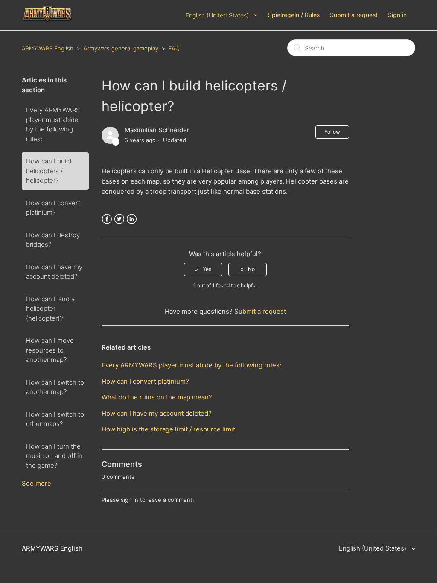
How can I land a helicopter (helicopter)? (50, 308)
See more (36, 483)
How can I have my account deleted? (54, 272)
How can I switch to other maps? (55, 419)
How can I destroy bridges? (53, 240)
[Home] (48, 19)
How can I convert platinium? (53, 208)
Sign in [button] (397, 14)
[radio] (203, 269)
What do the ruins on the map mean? (157, 397)
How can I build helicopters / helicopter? (48, 170)
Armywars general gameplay (121, 48)
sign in (129, 499)
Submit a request (354, 14)
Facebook (107, 219)
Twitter (119, 219)
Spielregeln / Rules (294, 14)
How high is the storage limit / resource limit (168, 429)
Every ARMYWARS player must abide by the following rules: (53, 124)
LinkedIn (131, 219)
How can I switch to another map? (55, 387)
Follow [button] (332, 131)
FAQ (174, 48)
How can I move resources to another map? (50, 350)
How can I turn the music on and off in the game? (54, 455)
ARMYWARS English (47, 48)
